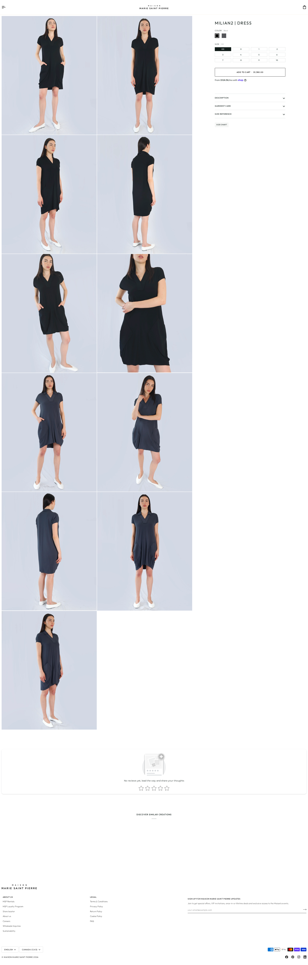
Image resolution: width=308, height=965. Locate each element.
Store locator (9, 911)
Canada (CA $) (30, 949)
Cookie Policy (96, 916)
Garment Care (223, 106)
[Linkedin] (305, 957)
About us (7, 916)
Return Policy (96, 911)
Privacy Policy (96, 906)
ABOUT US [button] (8, 897)
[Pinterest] (292, 957)
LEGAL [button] (93, 897)
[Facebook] (286, 957)
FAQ (92, 921)
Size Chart (221, 125)
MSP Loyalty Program (13, 906)
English (8, 949)
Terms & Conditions (98, 901)
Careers (6, 921)
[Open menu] (6, 7)
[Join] (303, 909)
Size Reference (223, 114)
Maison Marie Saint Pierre (18, 957)
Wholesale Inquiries (12, 926)
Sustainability (9, 931)
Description (222, 98)
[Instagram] (298, 957)
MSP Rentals (8, 901)
